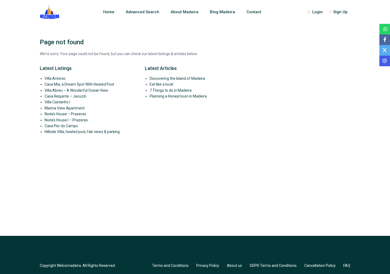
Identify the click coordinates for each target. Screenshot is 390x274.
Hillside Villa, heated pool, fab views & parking (82, 132)
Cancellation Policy (320, 265)
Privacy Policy (207, 265)
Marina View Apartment (65, 108)
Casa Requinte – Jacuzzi (65, 96)
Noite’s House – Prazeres (65, 114)
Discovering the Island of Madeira (177, 78)
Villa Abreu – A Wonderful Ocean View (76, 90)
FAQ (346, 265)
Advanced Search (142, 12)
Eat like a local (161, 84)
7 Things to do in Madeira (171, 90)
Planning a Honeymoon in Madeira (178, 96)
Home (108, 12)
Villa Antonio (55, 78)
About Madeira (184, 12)
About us (234, 265)
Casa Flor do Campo (61, 126)
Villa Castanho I (57, 102)
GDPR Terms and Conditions (273, 265)
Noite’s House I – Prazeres (66, 120)
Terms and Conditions (170, 265)
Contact (253, 12)
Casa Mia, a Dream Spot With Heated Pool (79, 84)
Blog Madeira (222, 12)
